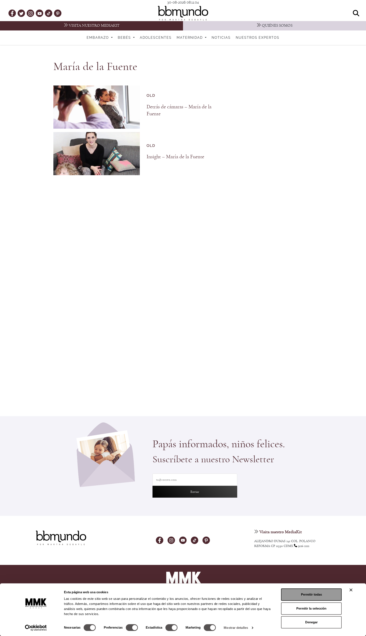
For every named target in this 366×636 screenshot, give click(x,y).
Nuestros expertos (257, 37)
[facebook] (12, 13)
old (151, 95)
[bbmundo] (183, 13)
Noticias (221, 37)
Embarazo (98, 37)
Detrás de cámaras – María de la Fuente (179, 110)
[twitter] (21, 13)
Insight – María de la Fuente (175, 156)
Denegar (311, 622)
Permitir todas (311, 594)
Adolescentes (156, 37)
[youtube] (39, 13)
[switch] (132, 627)
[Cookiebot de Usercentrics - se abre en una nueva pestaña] (35, 628)
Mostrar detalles (236, 627)
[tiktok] (48, 13)
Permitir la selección (311, 608)
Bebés (125, 37)
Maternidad (190, 37)
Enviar (194, 491)
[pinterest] (57, 13)
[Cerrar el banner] (350, 589)
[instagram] (30, 13)
